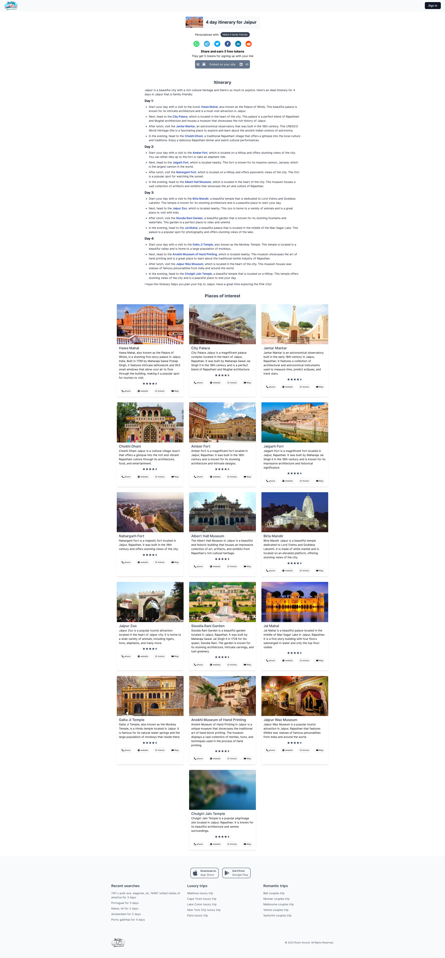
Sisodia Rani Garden (189, 218)
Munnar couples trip (276, 898)
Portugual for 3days (125, 903)
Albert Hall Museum (198, 182)
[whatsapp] (196, 44)
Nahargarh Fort (186, 172)
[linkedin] (238, 44)
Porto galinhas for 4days (128, 919)
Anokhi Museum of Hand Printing (195, 254)
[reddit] (248, 44)
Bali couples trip (274, 893)
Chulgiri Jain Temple (198, 273)
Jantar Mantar (185, 126)
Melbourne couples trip (278, 904)
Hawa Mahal (209, 106)
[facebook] (227, 44)
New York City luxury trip (204, 910)
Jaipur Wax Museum (189, 264)
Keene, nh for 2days (124, 908)
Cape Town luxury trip (201, 898)
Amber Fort (200, 152)
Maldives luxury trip (200, 893)
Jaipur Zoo (180, 208)
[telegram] (206, 44)
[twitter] (217, 44)
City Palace (180, 116)
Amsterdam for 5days (126, 914)
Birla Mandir (201, 198)
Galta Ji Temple (203, 244)
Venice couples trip (276, 910)
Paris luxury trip (197, 915)
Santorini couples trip (277, 915)
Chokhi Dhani (194, 136)
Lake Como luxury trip (202, 904)
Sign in (432, 5)
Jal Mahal (191, 228)
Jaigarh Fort (180, 162)
